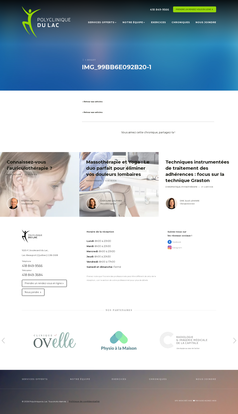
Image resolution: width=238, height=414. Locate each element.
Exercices (158, 22)
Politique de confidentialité (84, 401)
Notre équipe (133, 22)
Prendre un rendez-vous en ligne (193, 9)
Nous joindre (206, 22)
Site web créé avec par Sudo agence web (195, 401)
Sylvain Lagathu (30, 201)
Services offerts (101, 22)
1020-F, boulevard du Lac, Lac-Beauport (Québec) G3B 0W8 (40, 252)
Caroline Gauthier (111, 201)
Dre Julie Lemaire (189, 201)
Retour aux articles (93, 101)
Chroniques (181, 22)
